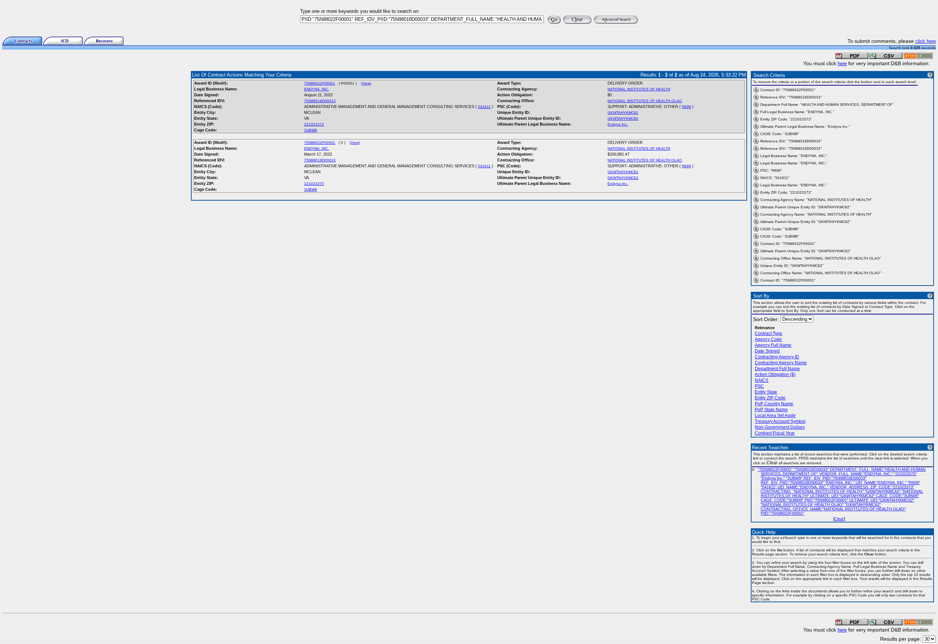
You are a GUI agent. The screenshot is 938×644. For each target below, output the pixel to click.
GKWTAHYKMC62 (623, 113)
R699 (686, 107)
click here (925, 41)
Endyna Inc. (618, 124)
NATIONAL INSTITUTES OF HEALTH (639, 89)
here (842, 63)
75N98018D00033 (320, 101)
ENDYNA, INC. (316, 89)
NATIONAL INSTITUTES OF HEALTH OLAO (645, 101)
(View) (366, 83)
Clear (839, 519)
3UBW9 (310, 130)
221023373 (314, 124)
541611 (484, 107)
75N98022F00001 (319, 83)
